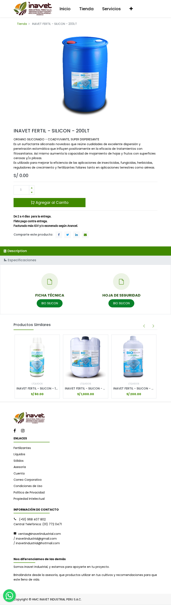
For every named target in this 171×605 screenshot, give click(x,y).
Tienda (22, 24)
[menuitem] (65, 8)
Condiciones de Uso (28, 486)
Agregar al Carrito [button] (51, 202)
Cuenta (19, 473)
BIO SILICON (49, 303)
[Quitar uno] (31, 192)
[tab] (85, 250)
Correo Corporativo (28, 480)
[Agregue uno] (31, 187)
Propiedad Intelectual (29, 499)
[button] (131, 8)
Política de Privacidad (29, 492)
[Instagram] (24, 431)
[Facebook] (16, 431)
